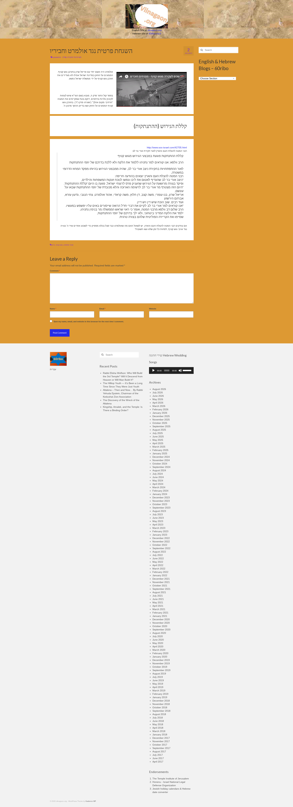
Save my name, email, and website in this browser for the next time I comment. (89, 322)
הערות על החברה (74, 57)
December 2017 (161, 738)
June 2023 (158, 517)
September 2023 (161, 507)
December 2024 (161, 456)
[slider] (187, 370)
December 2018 (161, 700)
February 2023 (160, 531)
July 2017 (157, 754)
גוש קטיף (59, 245)
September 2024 (161, 467)
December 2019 (161, 660)
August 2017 (159, 751)
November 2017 (161, 741)
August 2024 (159, 470)
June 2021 (158, 599)
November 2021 (161, 582)
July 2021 (157, 595)
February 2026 (160, 409)
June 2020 (158, 639)
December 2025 (161, 416)
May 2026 (157, 399)
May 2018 (157, 724)
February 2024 (160, 490)
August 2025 (159, 429)
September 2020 (161, 629)
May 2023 (157, 521)
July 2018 (157, 717)
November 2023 (161, 501)
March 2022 (158, 568)
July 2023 (157, 514)
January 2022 (159, 575)
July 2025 (157, 433)
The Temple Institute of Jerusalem (170, 778)
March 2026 (158, 406)
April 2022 (157, 565)
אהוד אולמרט (68, 245)
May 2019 (157, 683)
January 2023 (159, 534)
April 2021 (157, 605)
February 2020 (160, 653)
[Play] (153, 370)
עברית (53, 369)
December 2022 (161, 538)
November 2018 (161, 704)
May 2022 (157, 561)
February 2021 (160, 612)
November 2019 (161, 663)
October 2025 (159, 423)
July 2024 (157, 473)
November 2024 (161, 460)
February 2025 (160, 450)
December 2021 (161, 578)
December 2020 (161, 619)
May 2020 (157, 643)
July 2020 (157, 636)
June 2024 (158, 477)
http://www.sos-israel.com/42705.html (167, 147)
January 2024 (159, 494)
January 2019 (159, 697)
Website (152, 309)
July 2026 (157, 392)
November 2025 (161, 419)
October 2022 (159, 545)
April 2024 (157, 484)
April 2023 (157, 524)
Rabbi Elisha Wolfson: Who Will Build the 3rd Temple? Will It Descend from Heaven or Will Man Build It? (123, 376)
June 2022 (158, 558)
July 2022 (157, 555)
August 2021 (159, 592)
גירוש (53, 245)
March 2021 (158, 609)
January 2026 (159, 412)
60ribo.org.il (155, 33)
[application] (171, 370)
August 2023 (159, 511)
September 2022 (161, 548)
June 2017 (158, 758)
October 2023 (159, 504)
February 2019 (160, 694)
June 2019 (158, 680)
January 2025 (159, 453)
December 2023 (161, 497)
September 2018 (161, 710)
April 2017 (157, 761)
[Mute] (180, 370)
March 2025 (158, 446)
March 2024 (158, 487)
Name (53, 309)
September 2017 (161, 748)
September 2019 (161, 670)
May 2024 (157, 480)
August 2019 (159, 673)
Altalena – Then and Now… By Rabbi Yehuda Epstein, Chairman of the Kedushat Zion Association (123, 393)
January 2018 (159, 734)
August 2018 (159, 714)
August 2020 (159, 633)
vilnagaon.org (155, 30)
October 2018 (159, 707)
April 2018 (157, 727)
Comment (55, 271)
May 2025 (157, 440)
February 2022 (160, 572)
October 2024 (159, 463)
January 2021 (159, 616)
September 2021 (161, 589)
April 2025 (157, 443)
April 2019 (157, 687)
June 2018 (158, 721)
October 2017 (159, 744)
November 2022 (161, 541)
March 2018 (158, 731)
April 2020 (157, 646)
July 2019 (157, 677)
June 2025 (158, 436)
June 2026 (158, 396)
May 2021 (157, 602)
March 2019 (158, 690)
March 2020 (158, 650)
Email (102, 309)
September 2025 (161, 426)
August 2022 (159, 551)
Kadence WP (91, 801)
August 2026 (159, 389)
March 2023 (158, 528)
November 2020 (161, 622)
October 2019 (159, 666)
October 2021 (159, 585)
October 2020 (159, 626)
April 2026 (157, 402)
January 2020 (159, 656)
